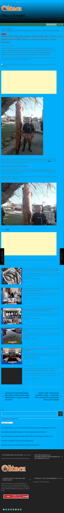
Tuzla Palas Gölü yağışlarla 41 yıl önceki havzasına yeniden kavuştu (17, 440)
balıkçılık (23, 259)
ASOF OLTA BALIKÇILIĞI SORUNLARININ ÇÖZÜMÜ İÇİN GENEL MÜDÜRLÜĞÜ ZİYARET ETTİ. (41, 309)
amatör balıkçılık (5, 259)
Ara (2, 410)
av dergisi (11, 259)
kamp (39, 259)
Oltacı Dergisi (13, 15)
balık (15, 259)
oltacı (51, 259)
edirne (26, 259)
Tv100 (7, 229)
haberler (3, 34)
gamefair (31, 259)
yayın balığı (7, 261)
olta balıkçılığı (46, 259)
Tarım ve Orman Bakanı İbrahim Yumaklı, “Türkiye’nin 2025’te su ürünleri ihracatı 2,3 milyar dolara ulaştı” (40, 369)
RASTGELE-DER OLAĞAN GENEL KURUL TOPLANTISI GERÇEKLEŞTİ (20, 445)
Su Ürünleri (9, 34)
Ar (60, 413)
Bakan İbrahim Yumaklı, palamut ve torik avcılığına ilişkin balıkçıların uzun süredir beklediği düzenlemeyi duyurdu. (41, 269)
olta (42, 259)
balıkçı (18, 259)
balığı (49, 161)
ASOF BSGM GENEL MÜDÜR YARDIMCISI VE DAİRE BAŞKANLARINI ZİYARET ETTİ (41, 289)
